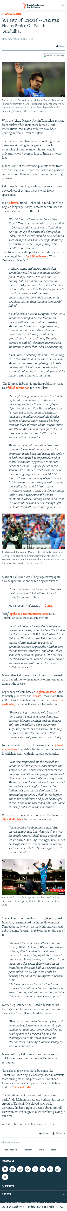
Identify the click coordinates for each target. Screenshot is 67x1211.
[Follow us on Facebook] (43, 1169)
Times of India (22, 1087)
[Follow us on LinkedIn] (50, 1169)
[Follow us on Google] (28, 1169)
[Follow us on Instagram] (20, 1169)
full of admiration (18, 388)
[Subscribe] (5, 1177)
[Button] (60, 46)
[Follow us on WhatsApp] (58, 1169)
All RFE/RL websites (13, 1207)
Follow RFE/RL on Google (41, 1207)
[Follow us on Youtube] (5, 1169)
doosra (37, 696)
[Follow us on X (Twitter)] (35, 1169)
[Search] (62, 1207)
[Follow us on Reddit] (12, 1169)
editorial (14, 203)
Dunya (49, 605)
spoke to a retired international (29, 614)
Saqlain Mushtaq (45, 692)
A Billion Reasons (37, 256)
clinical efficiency (13, 819)
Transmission (11, 14)
